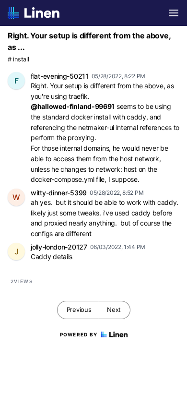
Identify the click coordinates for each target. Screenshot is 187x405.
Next (114, 309)
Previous (79, 309)
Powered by (79, 334)
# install (18, 59)
